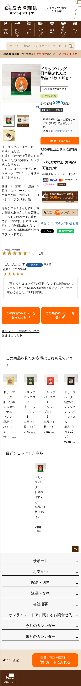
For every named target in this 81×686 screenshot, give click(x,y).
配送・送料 (40, 582)
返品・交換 (40, 593)
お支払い (40, 572)
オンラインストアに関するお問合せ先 (40, 615)
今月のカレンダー (40, 626)
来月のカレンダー (40, 636)
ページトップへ (75, 549)
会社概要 (40, 604)
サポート (40, 561)
